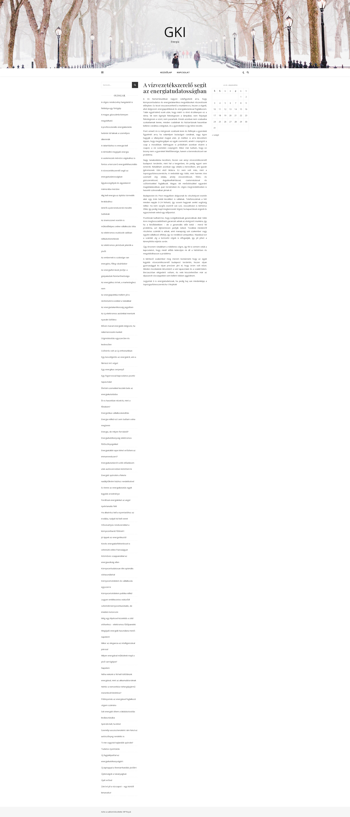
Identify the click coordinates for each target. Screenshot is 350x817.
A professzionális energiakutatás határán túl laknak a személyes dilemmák (116, 133)
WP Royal (127, 812)
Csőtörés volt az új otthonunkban (116, 350)
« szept (215, 135)
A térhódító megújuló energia (115, 151)
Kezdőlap (166, 72)
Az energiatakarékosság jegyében (117, 307)
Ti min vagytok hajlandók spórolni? (117, 742)
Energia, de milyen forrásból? (115, 431)
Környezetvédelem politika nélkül (116, 593)
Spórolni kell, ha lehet (111, 724)
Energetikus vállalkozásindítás (115, 413)
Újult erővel (106, 780)
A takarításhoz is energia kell (114, 145)
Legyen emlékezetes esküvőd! (115, 599)
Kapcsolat (183, 72)
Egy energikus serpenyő (112, 369)
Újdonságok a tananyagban (114, 773)
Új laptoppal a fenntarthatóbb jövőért (119, 767)
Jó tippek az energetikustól (113, 537)
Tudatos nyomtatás (110, 749)
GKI (175, 31)
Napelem (105, 668)
